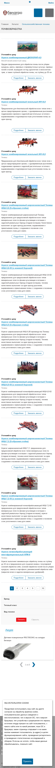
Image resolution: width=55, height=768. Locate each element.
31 (43, 588)
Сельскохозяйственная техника (36, 24)
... (38, 588)
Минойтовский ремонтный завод (13, 61)
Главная (5, 24)
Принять (27, 761)
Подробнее (18, 78)
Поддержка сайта (8, 767)
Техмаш (4, 105)
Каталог (15, 24)
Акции (9, 629)
